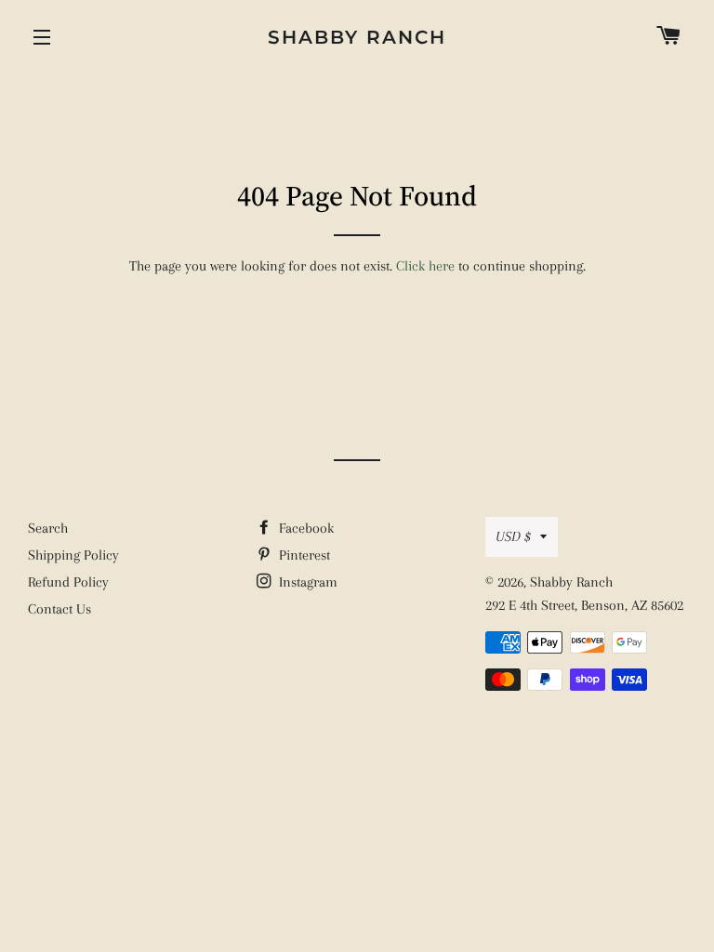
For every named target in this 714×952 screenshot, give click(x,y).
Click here (425, 266)
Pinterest (302, 555)
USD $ (513, 536)
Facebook (304, 528)
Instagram (306, 582)
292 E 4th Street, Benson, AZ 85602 (584, 605)
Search (48, 528)
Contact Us (59, 609)
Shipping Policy (73, 555)
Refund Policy (68, 582)
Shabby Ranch (357, 37)
